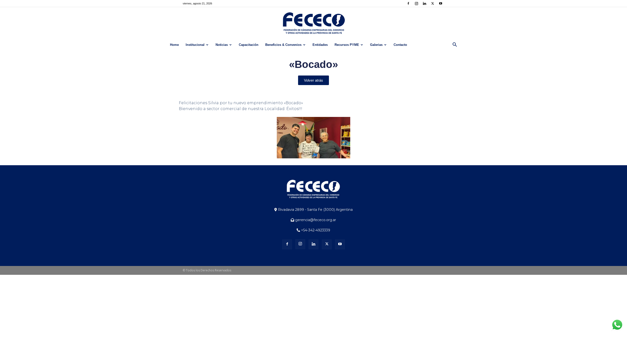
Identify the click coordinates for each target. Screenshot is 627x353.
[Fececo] (313, 23)
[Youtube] (440, 3)
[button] (454, 45)
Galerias (376, 45)
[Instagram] (416, 3)
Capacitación (248, 45)
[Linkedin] (424, 3)
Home (174, 45)
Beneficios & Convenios (283, 45)
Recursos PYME (347, 45)
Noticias (222, 45)
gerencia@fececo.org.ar (315, 220)
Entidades (320, 45)
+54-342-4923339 (315, 230)
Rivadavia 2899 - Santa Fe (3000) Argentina (315, 209)
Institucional (195, 45)
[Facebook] (408, 3)
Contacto (400, 45)
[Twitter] (432, 3)
